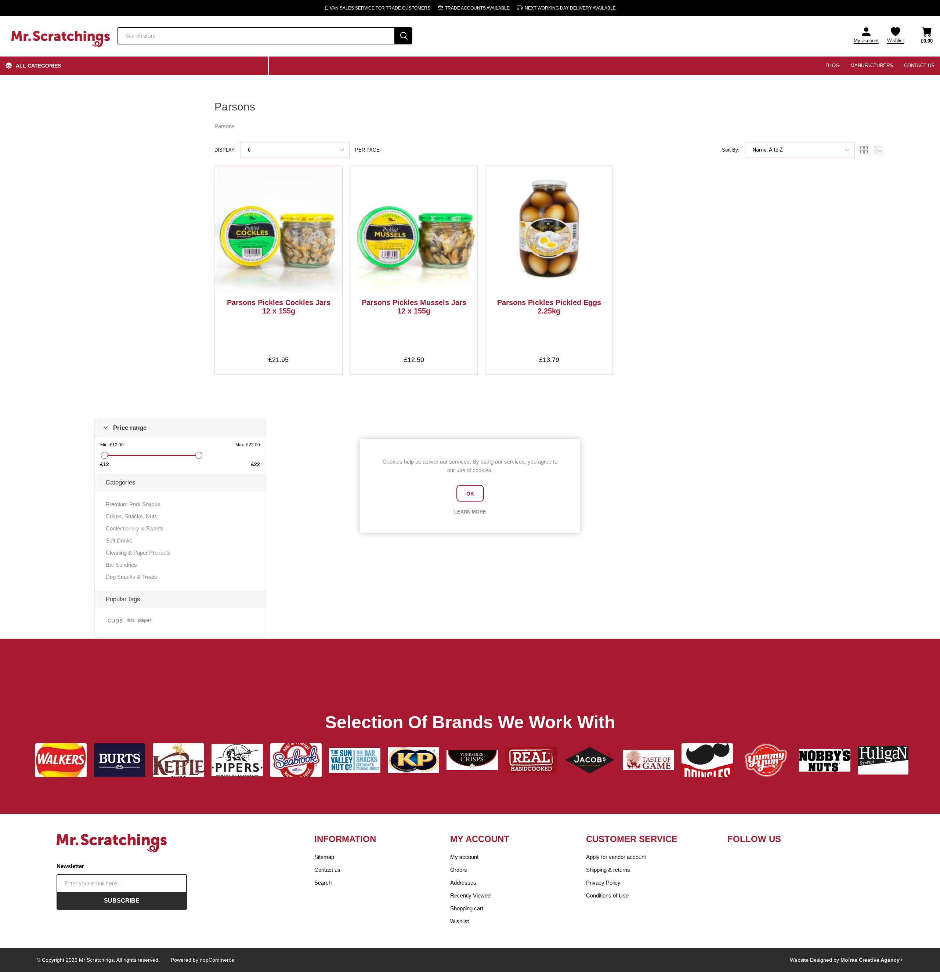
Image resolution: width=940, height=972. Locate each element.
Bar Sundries (121, 565)
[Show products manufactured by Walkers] (61, 760)
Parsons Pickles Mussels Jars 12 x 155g (414, 306)
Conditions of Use (607, 895)
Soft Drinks (119, 540)
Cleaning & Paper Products (138, 553)
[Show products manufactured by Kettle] (178, 760)
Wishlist (459, 921)
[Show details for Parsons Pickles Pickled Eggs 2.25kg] (548, 229)
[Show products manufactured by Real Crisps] (531, 760)
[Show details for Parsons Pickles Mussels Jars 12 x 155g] (413, 229)
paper (145, 620)
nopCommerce (217, 960)
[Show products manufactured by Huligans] (883, 760)
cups (115, 620)
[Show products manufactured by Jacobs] (589, 760)
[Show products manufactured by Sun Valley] (354, 760)
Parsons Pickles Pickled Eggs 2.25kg (549, 306)
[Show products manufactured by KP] (413, 760)
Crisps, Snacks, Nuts (131, 516)
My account (866, 40)
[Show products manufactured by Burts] (119, 760)
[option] (61, 760)
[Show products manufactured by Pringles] (707, 760)
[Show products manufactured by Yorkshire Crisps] (472, 760)
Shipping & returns (608, 870)
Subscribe (122, 900)
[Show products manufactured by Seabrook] (296, 760)
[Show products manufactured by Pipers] (237, 760)
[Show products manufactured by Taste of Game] (648, 760)
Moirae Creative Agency (870, 960)
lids (130, 620)
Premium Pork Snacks (133, 504)
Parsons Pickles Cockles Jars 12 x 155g (278, 306)
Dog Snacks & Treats (131, 577)
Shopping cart (466, 908)
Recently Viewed (470, 895)
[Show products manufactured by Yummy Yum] (766, 760)
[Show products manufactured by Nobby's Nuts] (824, 760)
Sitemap (324, 857)
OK (470, 493)
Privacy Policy (603, 882)
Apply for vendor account (616, 857)
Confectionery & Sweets (135, 528)
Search (403, 35)
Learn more (470, 512)
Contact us (327, 870)
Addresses (463, 882)
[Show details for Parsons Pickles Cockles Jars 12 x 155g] (278, 229)
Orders (458, 870)
